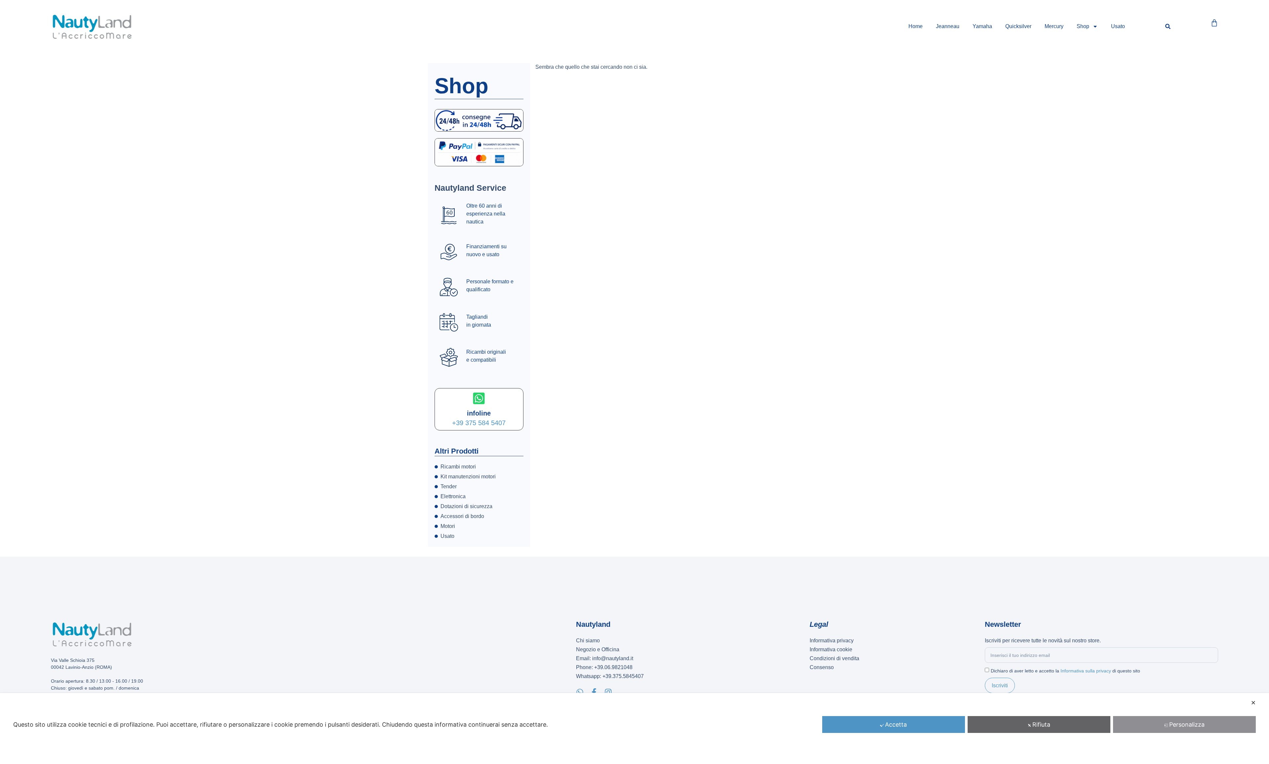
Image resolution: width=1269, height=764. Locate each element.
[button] (1167, 26)
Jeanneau (947, 26)
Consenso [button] (822, 667)
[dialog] (634, 728)
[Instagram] (608, 692)
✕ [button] (1253, 702)
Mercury (1054, 26)
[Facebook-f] (594, 692)
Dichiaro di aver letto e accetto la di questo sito (1065, 670)
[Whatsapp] (580, 692)
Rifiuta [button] (1041, 724)
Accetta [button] (896, 724)
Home (915, 26)
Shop (1083, 26)
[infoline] (478, 398)
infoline (479, 413)
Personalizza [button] (1187, 724)
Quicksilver (1018, 26)
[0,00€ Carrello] (1214, 23)
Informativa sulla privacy (1085, 670)
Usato (1118, 26)
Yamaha (982, 26)
